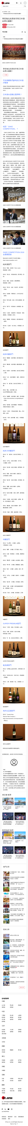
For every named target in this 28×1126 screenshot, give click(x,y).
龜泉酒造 (16, 512)
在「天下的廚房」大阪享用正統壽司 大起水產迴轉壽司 (17, 899)
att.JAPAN (4, 11)
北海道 (4, 1038)
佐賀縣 (3, 1029)
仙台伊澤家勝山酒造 (8, 392)
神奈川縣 (12, 1090)
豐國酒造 (18, 564)
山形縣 (11, 1060)
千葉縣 (3, 1088)
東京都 (19, 1088)
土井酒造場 (5, 475)
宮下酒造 (16, 549)
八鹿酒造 (19, 681)
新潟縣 (19, 1017)
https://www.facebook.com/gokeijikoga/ (13, 398)
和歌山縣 (20, 1078)
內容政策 (4, 1118)
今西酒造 (9, 315)
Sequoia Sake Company (9, 716)
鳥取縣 (11, 1007)
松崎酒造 (19, 306)
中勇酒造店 (5, 545)
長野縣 (19, 1019)
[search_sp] (25, 6)
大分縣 (11, 1029)
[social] (22, 32)
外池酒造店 (5, 488)
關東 (3, 1085)
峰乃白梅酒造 (19, 300)
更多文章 (22, 987)
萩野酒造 (20, 467)
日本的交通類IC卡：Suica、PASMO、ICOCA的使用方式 (17, 893)
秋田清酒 (5, 633)
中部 (3, 1011)
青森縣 (19, 1062)
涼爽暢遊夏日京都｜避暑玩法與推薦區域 (17, 967)
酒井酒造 (22, 492)
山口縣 (3, 1005)
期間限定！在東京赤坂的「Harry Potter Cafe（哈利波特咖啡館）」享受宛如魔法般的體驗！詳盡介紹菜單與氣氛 (17, 904)
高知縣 (3, 1052)
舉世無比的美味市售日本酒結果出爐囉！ (14, 38)
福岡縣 (11, 1031)
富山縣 (11, 1015)
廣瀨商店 (22, 554)
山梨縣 (19, 1015)
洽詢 (15, 1116)
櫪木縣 (3, 1090)
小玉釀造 (5, 462)
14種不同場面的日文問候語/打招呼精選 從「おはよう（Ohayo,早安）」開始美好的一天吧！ (17, 883)
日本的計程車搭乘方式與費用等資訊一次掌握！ (17, 878)
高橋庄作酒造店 (7, 406)
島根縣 (19, 1005)
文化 (9, 11)
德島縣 (3, 1050)
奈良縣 (11, 1080)
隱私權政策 (21, 1116)
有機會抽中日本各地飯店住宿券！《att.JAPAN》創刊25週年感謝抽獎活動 (7, 842)
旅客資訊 (4, 1116)
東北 (3, 1056)
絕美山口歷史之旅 (14, 935)
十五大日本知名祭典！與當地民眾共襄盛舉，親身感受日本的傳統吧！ (17, 888)
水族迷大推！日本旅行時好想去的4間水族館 (17, 956)
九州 (3, 1026)
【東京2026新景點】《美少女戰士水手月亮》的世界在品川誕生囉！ (19, 823)
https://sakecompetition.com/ (10, 260)
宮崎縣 (19, 1029)
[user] (20, 3)
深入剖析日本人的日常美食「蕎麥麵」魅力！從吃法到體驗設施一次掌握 (17, 972)
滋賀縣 (19, 1080)
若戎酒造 (17, 592)
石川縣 (3, 1019)
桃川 (20, 569)
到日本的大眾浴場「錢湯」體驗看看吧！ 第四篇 (7, 808)
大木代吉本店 (20, 293)
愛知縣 (11, 1017)
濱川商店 (20, 274)
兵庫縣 (11, 1078)
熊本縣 (3, 1031)
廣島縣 (3, 1007)
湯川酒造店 (8, 501)
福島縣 (3, 1062)
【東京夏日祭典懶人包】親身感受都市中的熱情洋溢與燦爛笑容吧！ (7, 823)
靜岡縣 (3, 1021)
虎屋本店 (22, 377)
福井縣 (11, 1019)
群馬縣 (19, 1090)
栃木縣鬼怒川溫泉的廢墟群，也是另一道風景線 (17, 920)
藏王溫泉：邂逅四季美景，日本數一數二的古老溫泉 (17, 940)
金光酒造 (18, 560)
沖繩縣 (3, 1070)
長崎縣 (19, 1031)
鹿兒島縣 (4, 1033)
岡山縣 (11, 1005)
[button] (17, 3)
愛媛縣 (11, 1050)
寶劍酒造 (5, 270)
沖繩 (3, 1066)
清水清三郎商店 (20, 370)
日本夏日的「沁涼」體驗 (19, 807)
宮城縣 (3, 1060)
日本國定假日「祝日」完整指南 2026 (17, 872)
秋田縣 (11, 1062)
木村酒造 (20, 480)
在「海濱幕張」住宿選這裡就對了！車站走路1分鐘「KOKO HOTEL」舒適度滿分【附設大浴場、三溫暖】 (17, 945)
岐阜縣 (3, 1017)
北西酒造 (7, 588)
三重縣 (3, 1015)
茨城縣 (3, 1092)
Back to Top (13, 1124)
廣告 (9, 1118)
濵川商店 (21, 287)
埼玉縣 (11, 1088)
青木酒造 (22, 396)
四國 (3, 1046)
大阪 (3, 1080)
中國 (3, 1001)
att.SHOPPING (5, 1111)
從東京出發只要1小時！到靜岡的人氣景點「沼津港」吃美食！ (17, 909)
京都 (3, 1078)
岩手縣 (19, 1060)
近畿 (3, 1074)
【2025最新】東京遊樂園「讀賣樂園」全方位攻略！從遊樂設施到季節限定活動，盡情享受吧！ (17, 915)
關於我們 (10, 1116)
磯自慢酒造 (19, 364)
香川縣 (19, 1050)
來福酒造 (22, 675)
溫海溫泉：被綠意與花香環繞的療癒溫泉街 (17, 982)
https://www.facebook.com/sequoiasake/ (13, 718)
